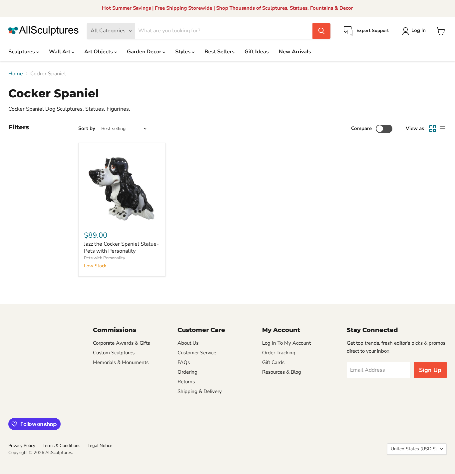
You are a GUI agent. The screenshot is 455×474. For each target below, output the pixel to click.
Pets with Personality (104, 258)
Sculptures (22, 51)
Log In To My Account (286, 343)
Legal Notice (100, 446)
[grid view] (432, 128)
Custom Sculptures (114, 352)
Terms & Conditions (61, 446)
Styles (183, 51)
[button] (415, 31)
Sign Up (430, 370)
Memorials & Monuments (121, 362)
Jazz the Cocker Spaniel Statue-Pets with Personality (121, 247)
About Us (188, 343)
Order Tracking (278, 352)
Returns (186, 381)
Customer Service (197, 352)
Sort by (86, 128)
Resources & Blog (281, 372)
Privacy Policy (21, 446)
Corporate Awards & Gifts (121, 343)
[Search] (321, 31)
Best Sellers (219, 51)
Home (15, 74)
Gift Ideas (256, 51)
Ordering (188, 372)
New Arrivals (295, 51)
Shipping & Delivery (200, 391)
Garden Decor (145, 51)
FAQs (184, 362)
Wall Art (60, 51)
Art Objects (99, 51)
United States (414, 449)
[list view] (442, 128)
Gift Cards (273, 362)
